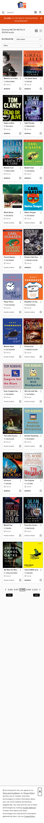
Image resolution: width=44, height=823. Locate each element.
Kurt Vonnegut (10, 305)
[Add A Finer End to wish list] (40, 357)
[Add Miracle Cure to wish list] (20, 178)
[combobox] (17, 12)
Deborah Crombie (32, 260)
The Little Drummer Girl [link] (11, 436)
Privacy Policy (29, 793)
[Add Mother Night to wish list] (20, 357)
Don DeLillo (9, 215)
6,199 (28, 589)
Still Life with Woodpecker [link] (32, 391)
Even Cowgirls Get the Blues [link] (11, 391)
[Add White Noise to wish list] (20, 223)
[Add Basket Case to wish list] (40, 178)
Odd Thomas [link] (29, 123)
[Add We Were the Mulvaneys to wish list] (20, 580)
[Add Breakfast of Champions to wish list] (40, 312)
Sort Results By (7, 39)
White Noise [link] (8, 213)
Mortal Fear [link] (8, 525)
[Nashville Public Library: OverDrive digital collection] (22, 5)
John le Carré (10, 439)
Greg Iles (29, 81)
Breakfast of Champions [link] (32, 302)
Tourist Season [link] (9, 257)
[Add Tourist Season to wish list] (20, 267)
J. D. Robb (29, 483)
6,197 (16, 589)
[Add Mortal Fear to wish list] (20, 535)
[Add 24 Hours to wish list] (20, 491)
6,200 (35, 589)
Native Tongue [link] (30, 213)
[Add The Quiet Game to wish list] (40, 89)
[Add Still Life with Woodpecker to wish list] (40, 401)
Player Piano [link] (8, 302)
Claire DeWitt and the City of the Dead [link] (32, 570)
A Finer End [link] (28, 347)
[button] (36, 31)
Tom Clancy (9, 126)
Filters (6, 46)
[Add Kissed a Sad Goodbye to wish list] (40, 267)
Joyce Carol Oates (11, 573)
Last (36, 595)
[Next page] (39, 589)
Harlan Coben (10, 171)
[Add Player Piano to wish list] (20, 312)
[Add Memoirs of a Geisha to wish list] (20, 89)
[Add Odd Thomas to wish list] (40, 133)
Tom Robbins (10, 394)
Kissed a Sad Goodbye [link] (32, 257)
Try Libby (7, 18)
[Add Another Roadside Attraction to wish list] (40, 446)
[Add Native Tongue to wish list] (40, 223)
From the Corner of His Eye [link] (32, 525)
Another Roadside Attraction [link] (32, 436)
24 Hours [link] (7, 481)
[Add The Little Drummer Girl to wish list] (20, 446)
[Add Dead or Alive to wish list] (20, 133)
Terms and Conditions (11, 793)
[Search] (3, 12)
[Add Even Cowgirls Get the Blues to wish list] (20, 401)
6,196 (10, 589)
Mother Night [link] (9, 347)
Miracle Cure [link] (8, 168)
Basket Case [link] (29, 168)
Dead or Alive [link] (9, 123)
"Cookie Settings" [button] (29, 808)
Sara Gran (29, 573)
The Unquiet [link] (29, 481)
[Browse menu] (40, 12)
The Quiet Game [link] (30, 79)
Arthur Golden (10, 81)
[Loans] (36, 12)
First (9, 595)
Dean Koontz (30, 126)
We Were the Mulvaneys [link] (11, 570)
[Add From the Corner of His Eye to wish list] (40, 535)
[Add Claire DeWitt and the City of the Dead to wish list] (40, 580)
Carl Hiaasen (30, 171)
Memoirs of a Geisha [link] (11, 79)
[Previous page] (5, 589)
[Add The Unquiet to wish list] (40, 491)
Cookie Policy (29, 816)
